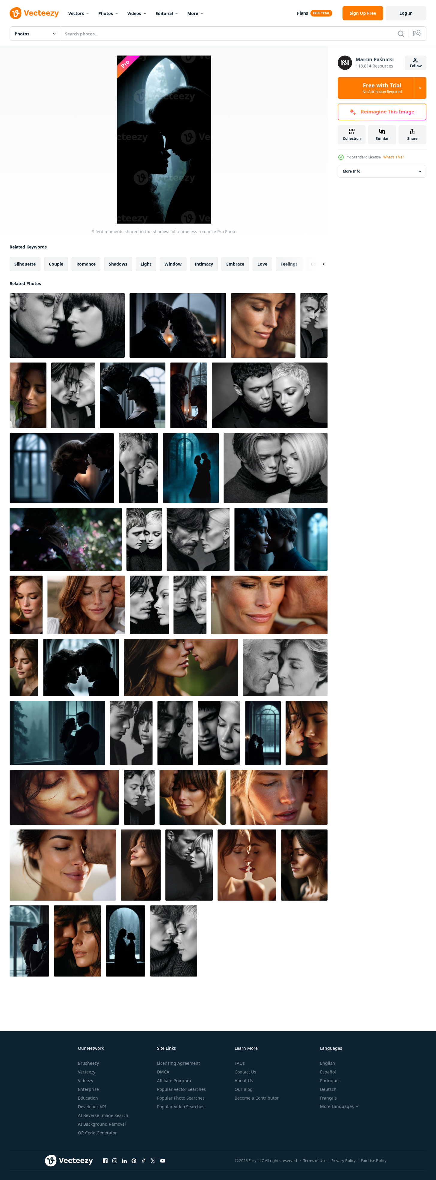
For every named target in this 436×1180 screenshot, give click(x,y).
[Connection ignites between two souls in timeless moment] (198, 539)
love (262, 264)
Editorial (164, 13)
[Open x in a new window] (153, 1160)
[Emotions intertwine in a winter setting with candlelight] (188, 395)
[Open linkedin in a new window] (124, 1160)
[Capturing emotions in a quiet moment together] (190, 605)
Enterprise (88, 1089)
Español (328, 1072)
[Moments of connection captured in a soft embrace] (175, 733)
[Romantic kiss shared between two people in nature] (28, 395)
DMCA (163, 1072)
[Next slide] (318, 264)
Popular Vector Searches (181, 1089)
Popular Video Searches (180, 1106)
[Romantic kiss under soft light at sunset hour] (192, 797)
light (146, 264)
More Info (351, 171)
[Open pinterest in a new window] (134, 1160)
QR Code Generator (97, 1133)
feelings (289, 264)
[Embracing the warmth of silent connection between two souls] (276, 468)
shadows (118, 264)
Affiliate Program (174, 1080)
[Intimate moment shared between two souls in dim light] (281, 539)
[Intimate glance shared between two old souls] (131, 733)
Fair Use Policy (374, 1160)
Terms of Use (314, 1160)
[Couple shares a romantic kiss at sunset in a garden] (181, 667)
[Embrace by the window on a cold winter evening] (263, 733)
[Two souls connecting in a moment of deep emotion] (144, 539)
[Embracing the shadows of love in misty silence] (57, 733)
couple (56, 264)
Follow (416, 65)
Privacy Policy (343, 1160)
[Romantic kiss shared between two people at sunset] (269, 605)
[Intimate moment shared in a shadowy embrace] (67, 325)
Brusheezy (88, 1063)
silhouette (25, 264)
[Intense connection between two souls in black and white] (173, 941)
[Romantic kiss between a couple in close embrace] (304, 865)
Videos (134, 13)
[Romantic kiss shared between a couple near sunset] (63, 865)
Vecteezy (86, 1072)
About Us (244, 1080)
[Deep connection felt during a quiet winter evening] (29, 941)
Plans (302, 13)
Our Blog (244, 1089)
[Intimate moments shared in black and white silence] (138, 468)
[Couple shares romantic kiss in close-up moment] (263, 325)
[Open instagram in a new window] (114, 1160)
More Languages (337, 1106)
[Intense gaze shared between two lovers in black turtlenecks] (189, 865)
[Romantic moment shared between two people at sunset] (279, 797)
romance (86, 264)
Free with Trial (382, 88)
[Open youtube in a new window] (162, 1160)
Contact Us (245, 1072)
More (192, 13)
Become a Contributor (257, 1098)
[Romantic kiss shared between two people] (64, 797)
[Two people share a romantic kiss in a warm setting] (247, 865)
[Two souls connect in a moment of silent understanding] (314, 325)
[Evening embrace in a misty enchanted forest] (191, 468)
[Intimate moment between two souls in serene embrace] (73, 395)
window (173, 264)
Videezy (85, 1080)
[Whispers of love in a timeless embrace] (132, 395)
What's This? (393, 157)
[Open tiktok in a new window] (143, 1160)
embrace (235, 264)
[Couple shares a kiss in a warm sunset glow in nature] (86, 605)
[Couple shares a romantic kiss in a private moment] (24, 667)
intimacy (204, 264)
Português (330, 1080)
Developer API (92, 1106)
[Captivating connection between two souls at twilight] (149, 605)
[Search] (401, 33)
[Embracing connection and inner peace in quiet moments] (219, 733)
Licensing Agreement (178, 1063)
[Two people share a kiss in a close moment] (307, 733)
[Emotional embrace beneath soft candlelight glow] (177, 325)
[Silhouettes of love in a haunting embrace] (62, 468)
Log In (406, 13)
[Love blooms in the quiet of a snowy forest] (125, 941)
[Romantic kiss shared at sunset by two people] (141, 865)
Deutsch (328, 1089)
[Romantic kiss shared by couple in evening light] (26, 605)
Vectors (76, 13)
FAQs (240, 1063)
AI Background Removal (102, 1124)
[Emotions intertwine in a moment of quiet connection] (81, 667)
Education (88, 1098)
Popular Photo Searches (181, 1098)
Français (328, 1098)
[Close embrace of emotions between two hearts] (139, 797)
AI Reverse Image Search (103, 1115)
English (327, 1063)
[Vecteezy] (34, 13)
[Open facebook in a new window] (105, 1160)
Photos (105, 13)
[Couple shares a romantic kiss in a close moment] (77, 941)
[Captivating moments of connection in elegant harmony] (270, 395)
